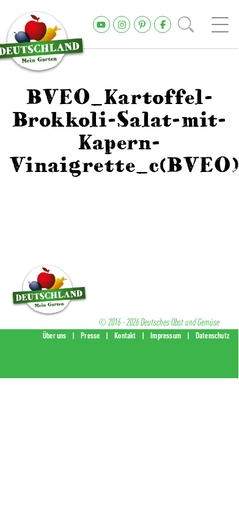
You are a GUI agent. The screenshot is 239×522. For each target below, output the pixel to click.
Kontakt (125, 335)
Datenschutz (212, 335)
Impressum (165, 335)
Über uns (55, 335)
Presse (90, 335)
